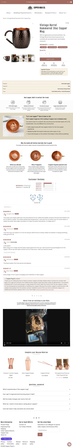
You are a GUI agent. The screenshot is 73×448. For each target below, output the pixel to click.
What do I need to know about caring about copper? (20, 404)
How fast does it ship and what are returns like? (18, 409)
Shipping (3, 428)
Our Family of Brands (25, 426)
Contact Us (22, 424)
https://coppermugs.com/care (45, 289)
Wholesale (38, 13)
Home (4, 18)
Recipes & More (50, 13)
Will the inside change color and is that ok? (17, 399)
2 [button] (34, 295)
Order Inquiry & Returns (7, 431)
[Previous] (5, 37)
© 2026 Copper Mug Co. (8, 446)
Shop (8, 13)
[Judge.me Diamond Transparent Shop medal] (40, 197)
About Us (62, 13)
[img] (7, 211)
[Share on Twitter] (68, 23)
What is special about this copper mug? (16, 389)
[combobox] (12, 2)
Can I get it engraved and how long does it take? (19, 394)
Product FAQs (5, 424)
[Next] (32, 37)
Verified (36, 202)
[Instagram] (36, 418)
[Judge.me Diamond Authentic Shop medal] (33, 197)
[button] (44, 44)
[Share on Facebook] (66, 23)
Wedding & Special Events (22, 13)
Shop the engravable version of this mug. (36, 305)
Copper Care (4, 432)
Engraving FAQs (5, 426)
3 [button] (36, 295)
